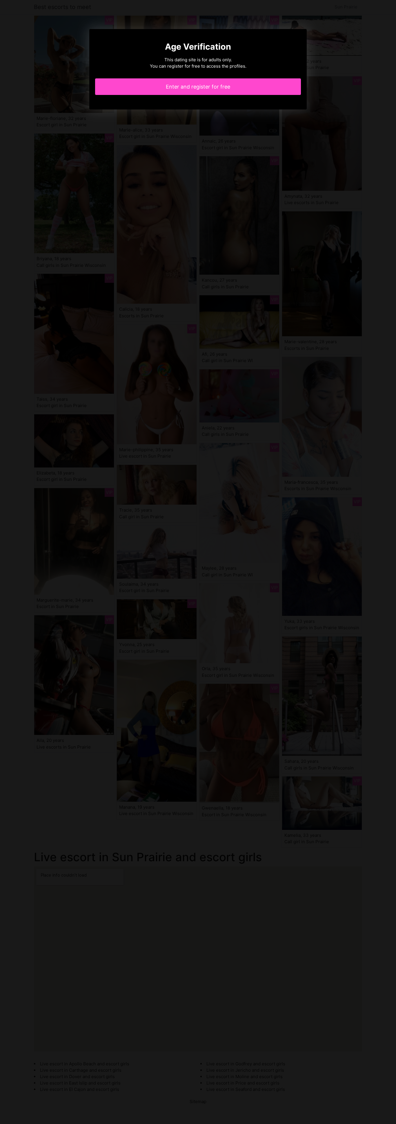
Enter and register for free (198, 87)
